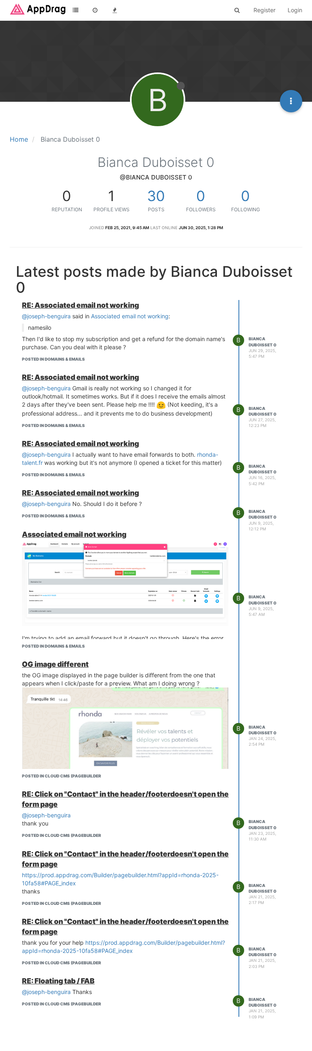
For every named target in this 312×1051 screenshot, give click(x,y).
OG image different (55, 664)
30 (156, 195)
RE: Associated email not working (80, 305)
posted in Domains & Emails (53, 359)
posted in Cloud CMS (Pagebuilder (61, 775)
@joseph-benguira (46, 316)
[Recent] (95, 10)
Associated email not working (130, 316)
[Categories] (75, 10)
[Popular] (114, 10)
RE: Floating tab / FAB (58, 981)
